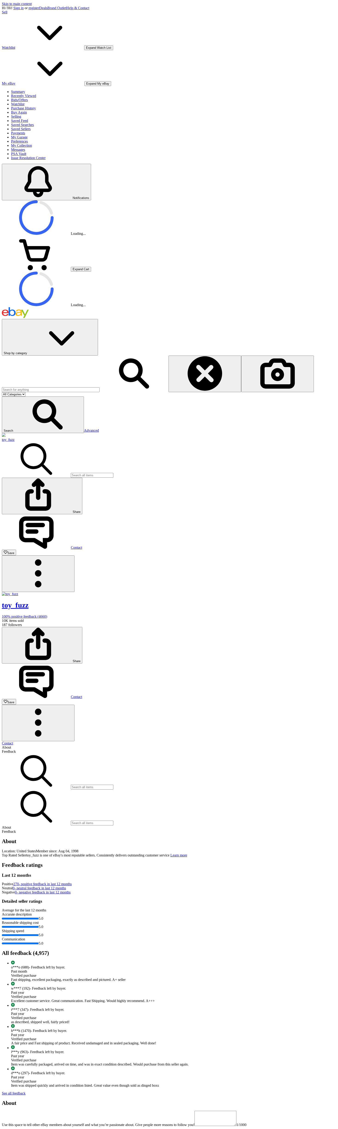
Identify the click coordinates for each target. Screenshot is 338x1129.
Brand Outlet (56, 8)
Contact (7, 743)
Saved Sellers (21, 129)
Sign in (18, 8)
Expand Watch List (98, 47)
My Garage (19, 137)
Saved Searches (22, 125)
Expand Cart (81, 269)
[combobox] (51, 389)
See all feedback (14, 1093)
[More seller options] (38, 573)
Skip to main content (17, 4)
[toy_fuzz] (4, 435)
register (34, 8)
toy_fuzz (8, 440)
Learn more (178, 855)
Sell (4, 12)
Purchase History (23, 108)
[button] (43, 414)
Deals (43, 8)
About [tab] (6, 747)
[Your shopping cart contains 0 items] (36, 269)
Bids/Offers (19, 100)
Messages (18, 150)
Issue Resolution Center (28, 158)
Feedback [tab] (9, 751)
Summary (18, 92)
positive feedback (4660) (24, 616)
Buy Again (19, 112)
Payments (18, 133)
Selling (16, 116)
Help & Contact (77, 8)
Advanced (91, 430)
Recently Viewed (23, 96)
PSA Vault (18, 154)
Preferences (19, 141)
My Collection (21, 145)
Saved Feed (19, 121)
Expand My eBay (97, 83)
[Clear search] (205, 374)
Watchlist (17, 104)
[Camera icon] (277, 374)
